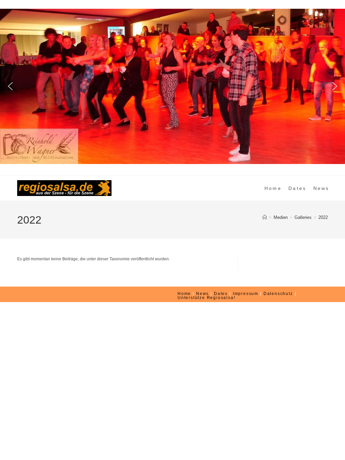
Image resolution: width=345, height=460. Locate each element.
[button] (10, 86)
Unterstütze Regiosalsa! (206, 297)
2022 (323, 217)
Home (184, 293)
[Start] (264, 217)
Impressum (245, 293)
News (202, 293)
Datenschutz (278, 293)
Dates (221, 293)
